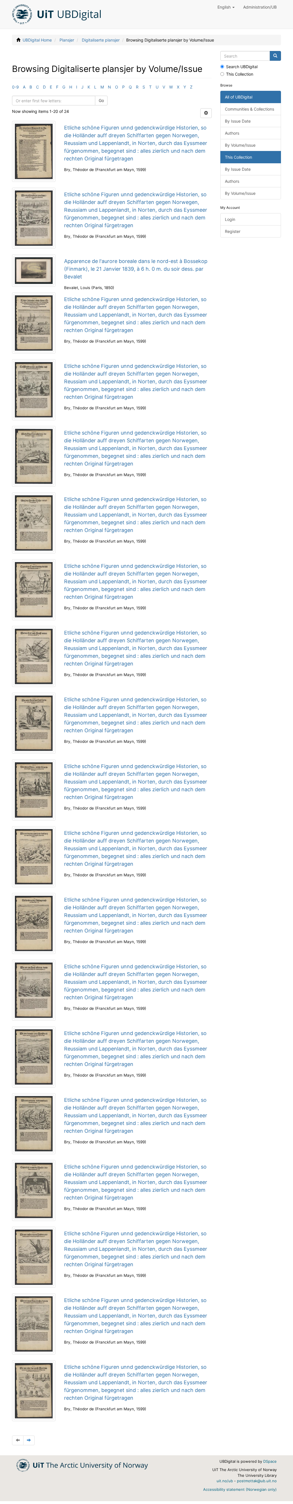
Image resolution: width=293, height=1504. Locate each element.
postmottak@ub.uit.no (257, 1481)
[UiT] (82, 1464)
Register (232, 231)
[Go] (275, 56)
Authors (232, 133)
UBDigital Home (37, 40)
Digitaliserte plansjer (101, 40)
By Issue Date (238, 121)
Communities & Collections (249, 109)
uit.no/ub (225, 1481)
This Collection (239, 74)
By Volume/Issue (240, 145)
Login (230, 219)
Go (101, 100)
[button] (226, 7)
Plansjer (67, 40)
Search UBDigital (242, 66)
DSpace (270, 1461)
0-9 (15, 87)
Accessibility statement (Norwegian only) (240, 1489)
